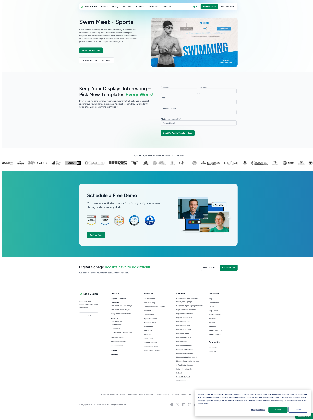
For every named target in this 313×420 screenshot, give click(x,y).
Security (212, 322)
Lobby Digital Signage (184, 353)
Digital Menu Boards (184, 337)
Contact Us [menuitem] (166, 6)
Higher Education (150, 318)
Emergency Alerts (117, 337)
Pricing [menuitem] (115, 6)
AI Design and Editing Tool (122, 332)
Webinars (212, 326)
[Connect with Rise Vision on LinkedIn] (183, 404)
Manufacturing (149, 303)
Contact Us (213, 347)
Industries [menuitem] (127, 6)
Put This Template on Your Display (96, 60)
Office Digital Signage (184, 365)
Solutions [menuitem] (140, 6)
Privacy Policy (203, 403)
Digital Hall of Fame (183, 329)
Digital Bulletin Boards (184, 314)
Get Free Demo (209, 6)
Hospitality (148, 334)
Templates (116, 328)
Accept (278, 410)
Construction (149, 314)
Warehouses (148, 311)
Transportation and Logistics (155, 307)
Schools (179, 373)
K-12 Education (149, 299)
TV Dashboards (182, 381)
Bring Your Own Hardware (121, 314)
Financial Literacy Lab (184, 349)
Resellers (212, 318)
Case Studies (214, 303)
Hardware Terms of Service (140, 394)
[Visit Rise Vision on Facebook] (171, 404)
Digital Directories (183, 321)
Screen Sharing (117, 345)
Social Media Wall (183, 377)
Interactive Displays (118, 341)
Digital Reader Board (184, 345)
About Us (212, 351)
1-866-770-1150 (85, 301)
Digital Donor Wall (183, 325)
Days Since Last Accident (186, 310)
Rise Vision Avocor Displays (121, 306)
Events (211, 307)
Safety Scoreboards (184, 369)
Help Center (83, 307)
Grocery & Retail (150, 322)
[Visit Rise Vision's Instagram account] (189, 404)
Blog (210, 299)
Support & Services (118, 299)
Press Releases (215, 314)
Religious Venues (150, 342)
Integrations (117, 324)
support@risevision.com (88, 304)
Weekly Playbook (215, 330)
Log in (194, 7)
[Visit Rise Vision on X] (177, 404)
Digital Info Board (182, 333)
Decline (298, 410)
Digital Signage (116, 321)
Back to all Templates (91, 50)
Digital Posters (181, 341)
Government (148, 326)
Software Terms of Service (113, 394)
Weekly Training (215, 334)
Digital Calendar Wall (184, 317)
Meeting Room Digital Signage (187, 361)
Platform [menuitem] (104, 6)
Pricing (114, 350)
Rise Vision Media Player (120, 310)
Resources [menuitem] (153, 6)
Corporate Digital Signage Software (189, 306)
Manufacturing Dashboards (186, 357)
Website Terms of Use (181, 394)
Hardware (115, 303)
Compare (114, 354)
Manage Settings (258, 410)
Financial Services (151, 346)
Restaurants (148, 338)
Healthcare (148, 330)
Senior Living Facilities (152, 350)
